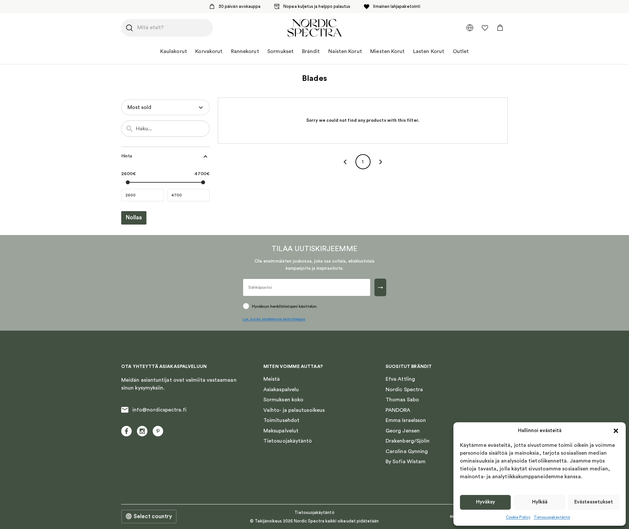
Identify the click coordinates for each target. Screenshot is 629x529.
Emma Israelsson (406, 420)
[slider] (128, 182)
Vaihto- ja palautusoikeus (294, 410)
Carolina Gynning (407, 451)
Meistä (271, 379)
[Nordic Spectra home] (314, 28)
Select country (153, 516)
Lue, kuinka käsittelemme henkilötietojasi (274, 319)
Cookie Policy (518, 517)
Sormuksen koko (283, 399)
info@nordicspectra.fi (159, 409)
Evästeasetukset (593, 502)
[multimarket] (469, 27)
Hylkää (539, 502)
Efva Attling (400, 379)
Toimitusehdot (281, 420)
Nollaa (134, 217)
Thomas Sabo (402, 399)
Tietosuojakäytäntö (552, 517)
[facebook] (126, 431)
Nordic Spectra (404, 389)
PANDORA (398, 410)
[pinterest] (158, 431)
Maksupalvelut (280, 430)
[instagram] (142, 431)
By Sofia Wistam (406, 461)
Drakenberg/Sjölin (407, 441)
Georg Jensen (403, 430)
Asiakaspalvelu (281, 389)
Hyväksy (485, 502)
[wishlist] (484, 27)
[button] (616, 431)
